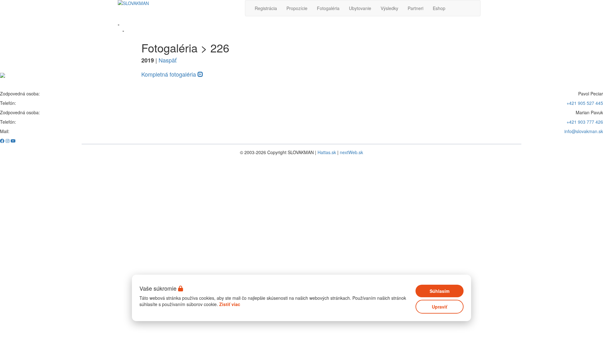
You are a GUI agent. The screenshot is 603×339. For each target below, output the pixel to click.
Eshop (439, 8)
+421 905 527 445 (585, 103)
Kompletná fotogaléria (169, 74)
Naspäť (168, 60)
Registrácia (266, 8)
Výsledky (389, 8)
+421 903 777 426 (585, 122)
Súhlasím (439, 291)
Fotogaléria (328, 8)
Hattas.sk (327, 152)
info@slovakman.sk (583, 131)
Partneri (415, 8)
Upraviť (439, 307)
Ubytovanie (360, 8)
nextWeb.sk (351, 152)
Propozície (296, 8)
